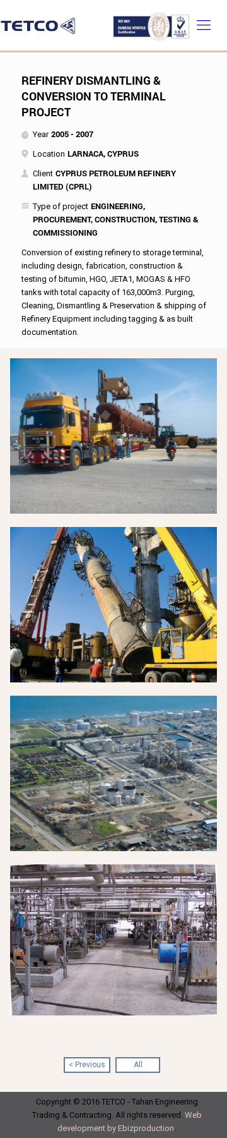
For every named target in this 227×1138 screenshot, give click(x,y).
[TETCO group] (113, 25)
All (138, 1064)
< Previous (87, 1064)
